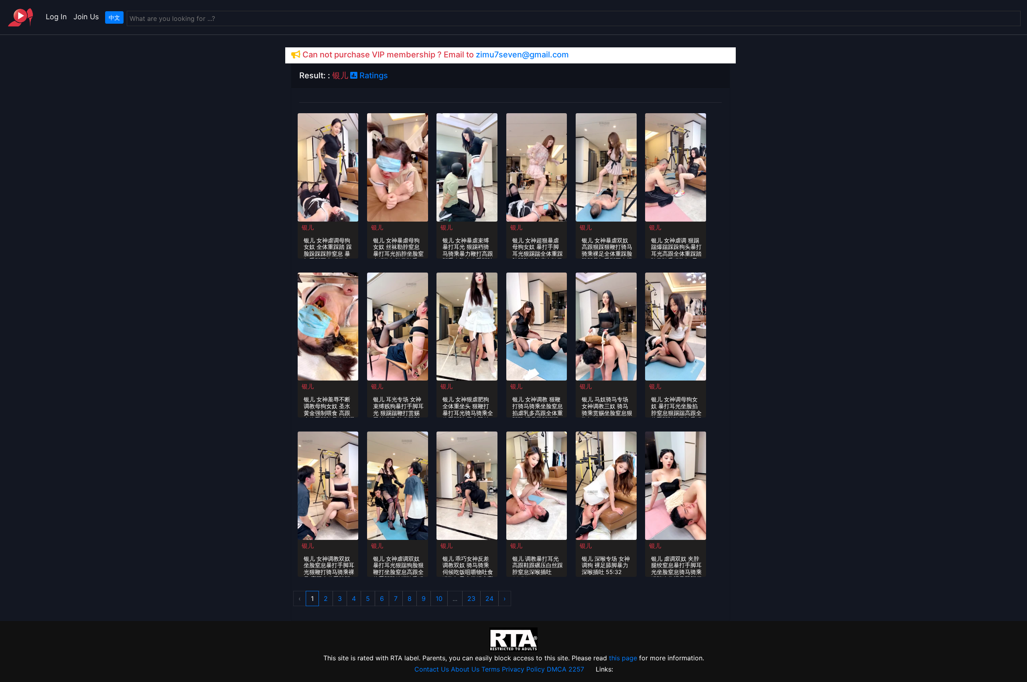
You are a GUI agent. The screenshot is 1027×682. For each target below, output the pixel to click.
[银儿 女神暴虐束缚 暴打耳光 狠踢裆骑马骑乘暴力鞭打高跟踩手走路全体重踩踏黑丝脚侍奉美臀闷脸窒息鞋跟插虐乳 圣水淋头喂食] (466, 167)
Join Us (86, 16)
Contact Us (431, 669)
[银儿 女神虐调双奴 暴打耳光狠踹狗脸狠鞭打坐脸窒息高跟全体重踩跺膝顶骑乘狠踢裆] (397, 485)
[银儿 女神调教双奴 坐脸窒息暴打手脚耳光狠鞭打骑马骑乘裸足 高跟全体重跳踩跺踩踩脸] (328, 485)
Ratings (372, 75)
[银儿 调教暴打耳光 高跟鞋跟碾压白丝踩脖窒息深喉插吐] (536, 485)
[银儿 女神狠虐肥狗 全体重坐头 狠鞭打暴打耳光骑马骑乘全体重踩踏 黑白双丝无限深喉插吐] (466, 326)
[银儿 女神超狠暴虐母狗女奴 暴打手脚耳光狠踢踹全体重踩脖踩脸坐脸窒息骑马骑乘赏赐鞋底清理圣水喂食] (536, 167)
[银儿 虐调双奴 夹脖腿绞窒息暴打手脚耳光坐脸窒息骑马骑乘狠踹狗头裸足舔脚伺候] (675, 485)
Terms (490, 669)
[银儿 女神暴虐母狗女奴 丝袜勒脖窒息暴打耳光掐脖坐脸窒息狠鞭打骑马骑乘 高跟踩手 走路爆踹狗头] (397, 167)
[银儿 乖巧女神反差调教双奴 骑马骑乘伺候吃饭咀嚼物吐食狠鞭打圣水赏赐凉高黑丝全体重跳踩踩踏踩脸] (466, 485)
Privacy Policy (523, 669)
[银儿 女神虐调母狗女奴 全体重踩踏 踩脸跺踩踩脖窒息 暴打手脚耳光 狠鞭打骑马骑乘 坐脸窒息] (328, 167)
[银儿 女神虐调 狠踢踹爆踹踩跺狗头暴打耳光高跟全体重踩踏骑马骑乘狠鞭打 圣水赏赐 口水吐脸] (675, 167)
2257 (576, 669)
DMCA (556, 669)
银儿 (308, 227)
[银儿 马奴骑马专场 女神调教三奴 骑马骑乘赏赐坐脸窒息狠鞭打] (606, 326)
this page (623, 658)
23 (471, 598)
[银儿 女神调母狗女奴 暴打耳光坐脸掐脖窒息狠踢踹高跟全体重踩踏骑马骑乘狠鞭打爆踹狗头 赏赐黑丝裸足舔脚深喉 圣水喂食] (675, 326)
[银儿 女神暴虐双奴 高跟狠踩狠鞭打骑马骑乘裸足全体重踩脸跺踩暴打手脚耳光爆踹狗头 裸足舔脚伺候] (606, 167)
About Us (465, 669)
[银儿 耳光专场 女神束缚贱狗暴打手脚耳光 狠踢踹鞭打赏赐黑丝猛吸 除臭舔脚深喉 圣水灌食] (397, 326)
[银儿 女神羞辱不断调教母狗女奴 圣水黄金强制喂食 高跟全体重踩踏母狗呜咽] (328, 326)
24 (489, 598)
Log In (56, 16)
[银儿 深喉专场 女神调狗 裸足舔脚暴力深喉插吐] (606, 485)
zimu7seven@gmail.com (522, 54)
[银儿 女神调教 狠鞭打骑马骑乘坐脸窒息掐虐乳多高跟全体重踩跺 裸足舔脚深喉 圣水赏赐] (536, 326)
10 (439, 598)
